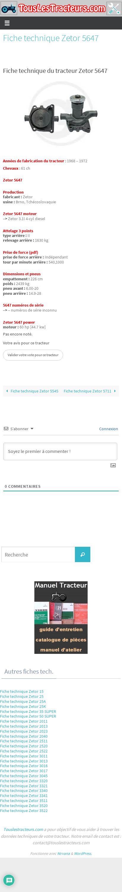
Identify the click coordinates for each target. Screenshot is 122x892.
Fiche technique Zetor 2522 (24, 751)
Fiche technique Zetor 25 (22, 696)
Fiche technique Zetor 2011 (24, 721)
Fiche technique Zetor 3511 (24, 800)
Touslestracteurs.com (23, 829)
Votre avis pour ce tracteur (26, 343)
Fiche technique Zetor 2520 (24, 746)
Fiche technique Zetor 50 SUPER (28, 716)
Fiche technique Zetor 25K (23, 706)
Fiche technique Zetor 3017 (24, 770)
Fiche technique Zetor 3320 (24, 780)
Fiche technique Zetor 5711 (88, 391)
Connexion (108, 428)
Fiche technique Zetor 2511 (24, 741)
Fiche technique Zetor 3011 (24, 756)
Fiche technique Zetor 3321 (24, 785)
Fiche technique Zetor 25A (23, 701)
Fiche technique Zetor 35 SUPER (28, 711)
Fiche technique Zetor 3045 (24, 775)
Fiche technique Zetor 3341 (24, 795)
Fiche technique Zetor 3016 (24, 765)
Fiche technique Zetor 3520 (24, 805)
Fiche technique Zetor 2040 (24, 736)
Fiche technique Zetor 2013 (24, 726)
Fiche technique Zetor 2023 (24, 731)
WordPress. (83, 853)
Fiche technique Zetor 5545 (34, 391)
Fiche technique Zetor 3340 (24, 790)
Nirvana (63, 853)
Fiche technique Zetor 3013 (24, 761)
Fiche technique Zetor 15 (22, 691)
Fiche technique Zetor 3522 (24, 810)
